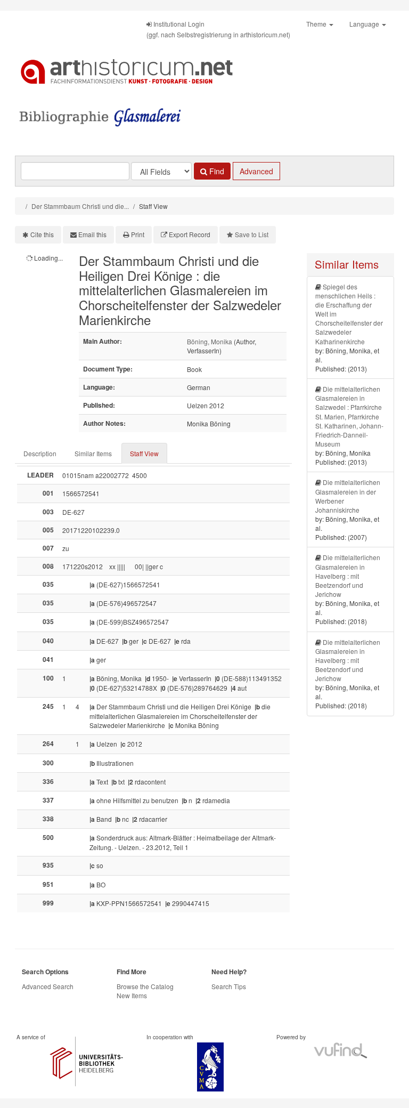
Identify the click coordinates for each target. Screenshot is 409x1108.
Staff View (144, 453)
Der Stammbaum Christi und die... (80, 206)
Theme (317, 23)
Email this (92, 234)
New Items (132, 995)
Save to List (251, 234)
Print (137, 234)
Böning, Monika (209, 341)
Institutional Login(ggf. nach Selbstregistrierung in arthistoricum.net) (218, 29)
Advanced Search (47, 986)
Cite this (42, 234)
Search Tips (228, 986)
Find (215, 171)
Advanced (256, 171)
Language (365, 23)
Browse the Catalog (145, 986)
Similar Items (93, 453)
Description (39, 453)
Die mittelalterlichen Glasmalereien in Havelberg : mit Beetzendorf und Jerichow (347, 576)
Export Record (189, 234)
